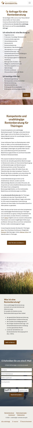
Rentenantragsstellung (11, 79)
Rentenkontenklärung (10, 85)
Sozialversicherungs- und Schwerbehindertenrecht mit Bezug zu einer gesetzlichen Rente (15, 53)
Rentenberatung (9, 413)
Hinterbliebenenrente (10, 41)
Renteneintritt (8, 43)
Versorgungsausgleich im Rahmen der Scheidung (15, 58)
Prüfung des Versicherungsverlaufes (14, 89)
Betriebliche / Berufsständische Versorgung (13, 48)
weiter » (26, 95)
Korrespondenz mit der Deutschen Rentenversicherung (14, 82)
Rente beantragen (21, 413)
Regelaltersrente (9, 35)
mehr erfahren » (10, 342)
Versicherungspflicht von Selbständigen (11, 67)
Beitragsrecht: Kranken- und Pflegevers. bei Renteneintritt (13, 62)
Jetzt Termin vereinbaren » (16, 243)
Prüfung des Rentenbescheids (13, 87)
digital (6, 217)
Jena (2, 230)
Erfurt (26, 232)
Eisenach (3, 232)
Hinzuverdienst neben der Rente (13, 72)
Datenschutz (21, 415)
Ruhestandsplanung (10, 45)
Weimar (22, 232)
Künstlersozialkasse (10, 70)
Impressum (11, 415)
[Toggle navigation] (29, 3)
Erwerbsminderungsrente (11, 39)
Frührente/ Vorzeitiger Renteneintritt (15, 37)
